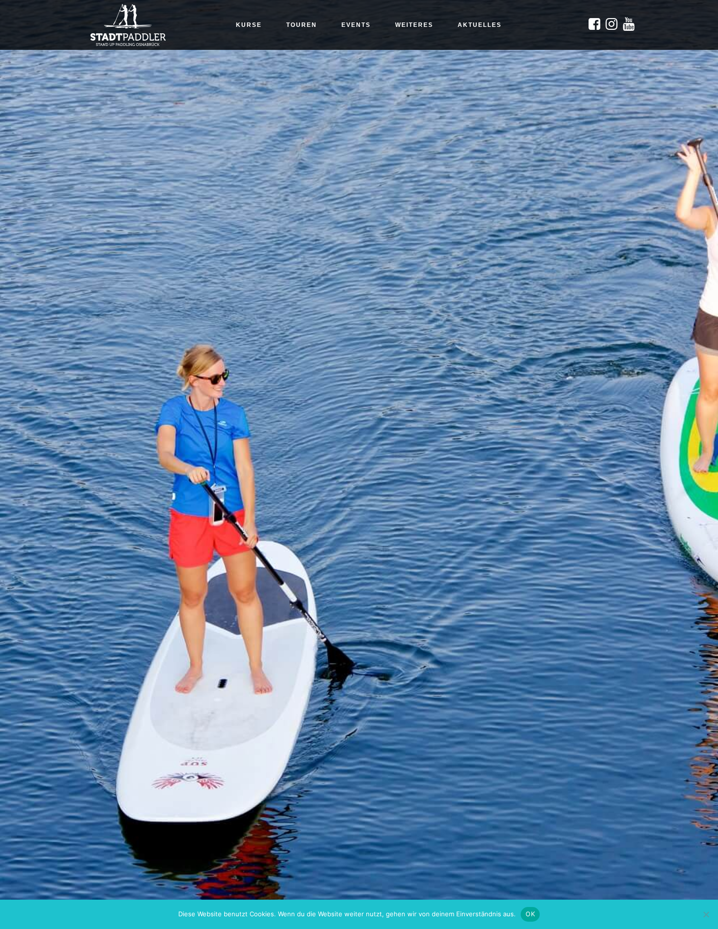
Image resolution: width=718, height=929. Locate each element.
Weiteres (414, 25)
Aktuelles (480, 25)
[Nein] (706, 914)
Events (356, 25)
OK (530, 914)
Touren (301, 25)
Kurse (249, 25)
